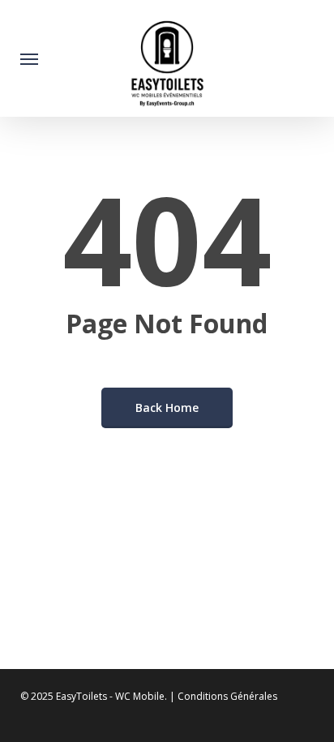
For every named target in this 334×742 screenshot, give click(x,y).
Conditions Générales (227, 696)
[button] (29, 58)
